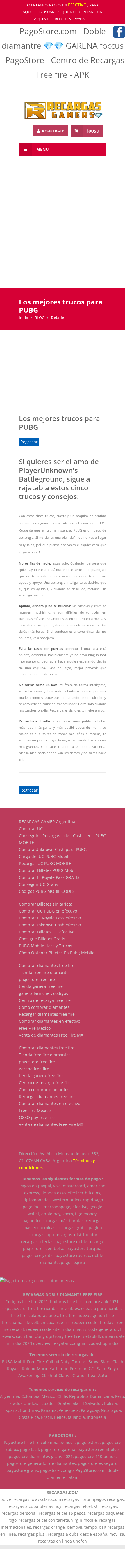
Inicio (23, 317)
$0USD (92, 131)
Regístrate (52, 130)
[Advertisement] (62, 225)
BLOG (39, 317)
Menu (42, 149)
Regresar (29, 442)
